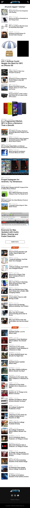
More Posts (15, 241)
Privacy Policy (15, 499)
